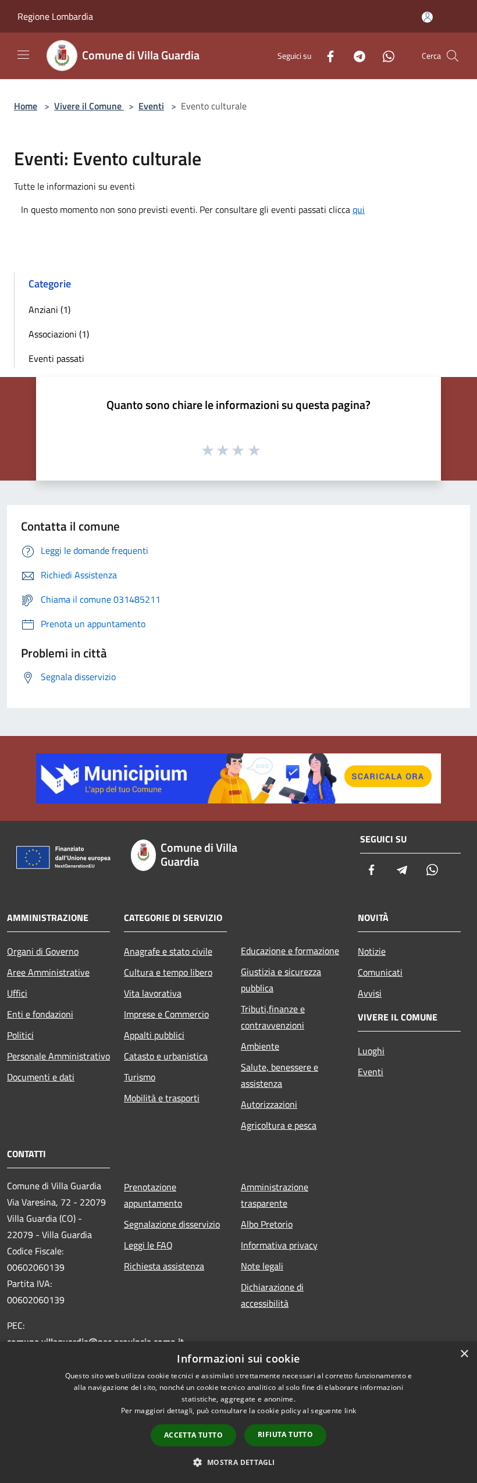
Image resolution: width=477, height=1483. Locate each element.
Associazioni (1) (59, 334)
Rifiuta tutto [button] (285, 1434)
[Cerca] (453, 56)
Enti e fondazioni (40, 1014)
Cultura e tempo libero (168, 972)
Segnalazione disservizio (172, 1224)
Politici (20, 1035)
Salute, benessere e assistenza (279, 1075)
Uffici (17, 993)
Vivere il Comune (89, 106)
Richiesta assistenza (164, 1266)
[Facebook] (325, 55)
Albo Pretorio (267, 1224)
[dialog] (238, 1412)
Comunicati (380, 972)
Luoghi (371, 1051)
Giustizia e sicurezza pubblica (281, 980)
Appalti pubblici (154, 1035)
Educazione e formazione (290, 951)
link (350, 1411)
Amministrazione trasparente (274, 1195)
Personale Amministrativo (58, 1056)
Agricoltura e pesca (278, 1125)
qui (359, 209)
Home (25, 106)
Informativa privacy (279, 1245)
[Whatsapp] (384, 55)
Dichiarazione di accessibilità (272, 1295)
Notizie (372, 951)
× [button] (464, 1354)
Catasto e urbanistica (166, 1056)
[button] (238, 1462)
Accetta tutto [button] (193, 1435)
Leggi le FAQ (148, 1245)
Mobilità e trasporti (162, 1098)
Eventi (151, 106)
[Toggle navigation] (23, 55)
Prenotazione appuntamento (153, 1195)
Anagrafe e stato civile (168, 951)
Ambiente (260, 1046)
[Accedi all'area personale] (427, 17)
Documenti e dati (40, 1077)
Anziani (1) (49, 309)
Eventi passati (56, 358)
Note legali (262, 1266)
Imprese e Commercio (166, 1014)
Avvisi (370, 993)
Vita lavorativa (152, 993)
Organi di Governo (43, 951)
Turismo (139, 1077)
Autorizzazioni (269, 1104)
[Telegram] (354, 55)
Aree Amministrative (48, 972)
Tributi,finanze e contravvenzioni (273, 1017)
